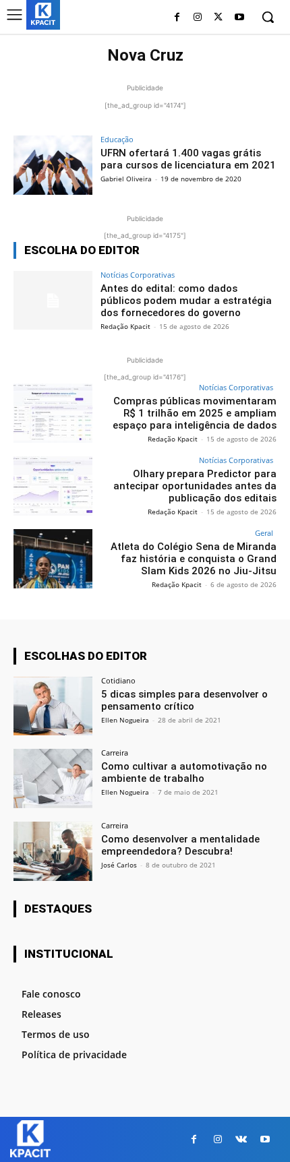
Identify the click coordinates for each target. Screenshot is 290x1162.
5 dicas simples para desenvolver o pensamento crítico (184, 700)
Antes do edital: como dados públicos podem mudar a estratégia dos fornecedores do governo (186, 300)
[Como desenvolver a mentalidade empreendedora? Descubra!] (52, 851)
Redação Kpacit (125, 326)
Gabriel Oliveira (126, 178)
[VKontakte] (241, 1139)
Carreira (114, 752)
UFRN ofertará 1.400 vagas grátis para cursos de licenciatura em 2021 (188, 159)
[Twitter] (218, 17)
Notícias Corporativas (137, 274)
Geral (264, 533)
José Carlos (119, 864)
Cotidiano (118, 680)
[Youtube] (239, 17)
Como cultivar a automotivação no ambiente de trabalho (184, 772)
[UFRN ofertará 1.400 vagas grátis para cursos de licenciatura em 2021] (52, 165)
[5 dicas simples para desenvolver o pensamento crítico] (52, 706)
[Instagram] (197, 17)
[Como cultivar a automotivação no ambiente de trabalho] (52, 778)
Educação (117, 139)
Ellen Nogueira (125, 720)
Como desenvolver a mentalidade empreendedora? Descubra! (180, 845)
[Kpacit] (43, 14)
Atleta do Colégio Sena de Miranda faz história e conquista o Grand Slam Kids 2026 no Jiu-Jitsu (194, 559)
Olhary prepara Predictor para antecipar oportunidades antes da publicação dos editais (195, 486)
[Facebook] (177, 17)
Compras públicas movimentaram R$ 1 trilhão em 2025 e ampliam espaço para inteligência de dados (195, 413)
